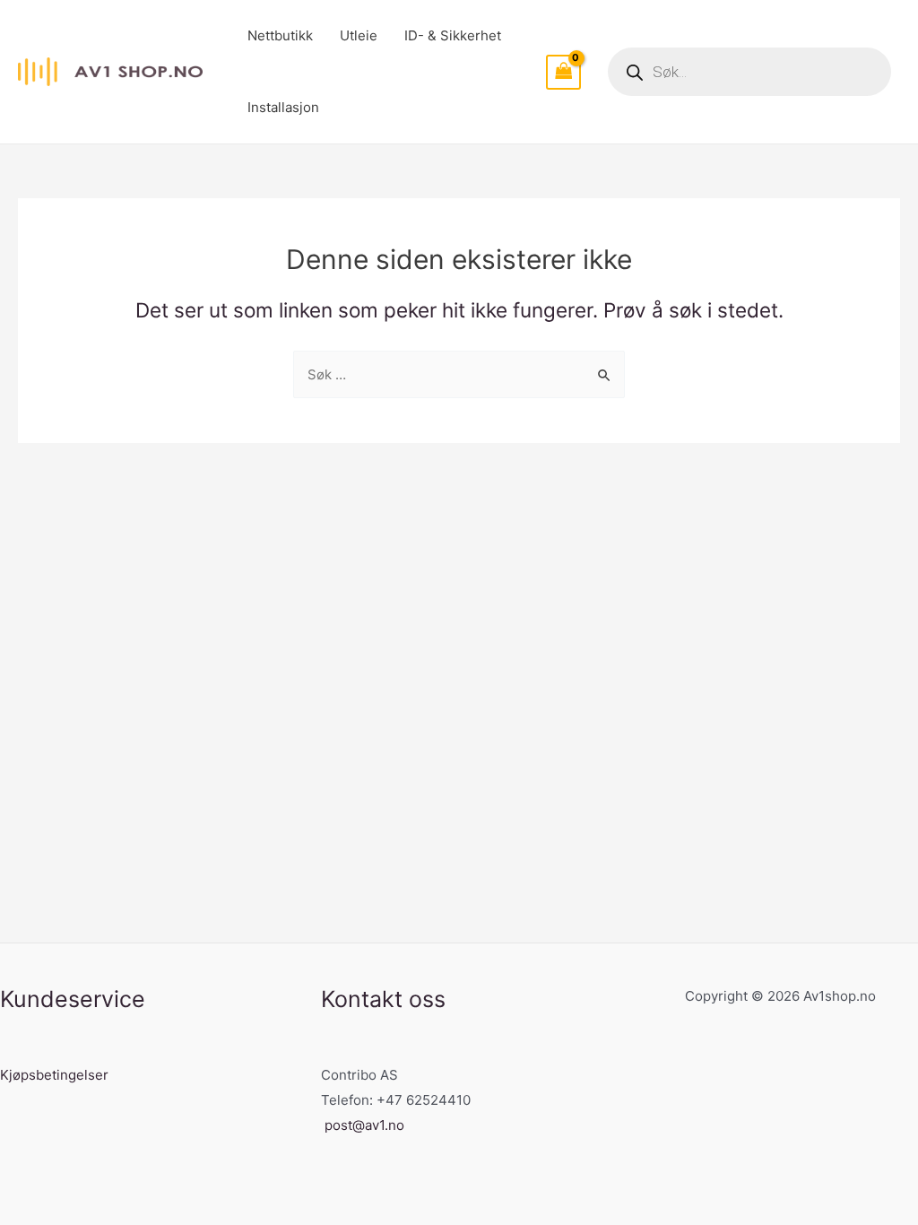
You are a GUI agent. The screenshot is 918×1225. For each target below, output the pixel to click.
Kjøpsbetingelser (54, 1074)
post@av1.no (364, 1125)
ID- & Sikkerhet (452, 35)
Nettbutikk (280, 35)
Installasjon (283, 107)
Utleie (358, 35)
